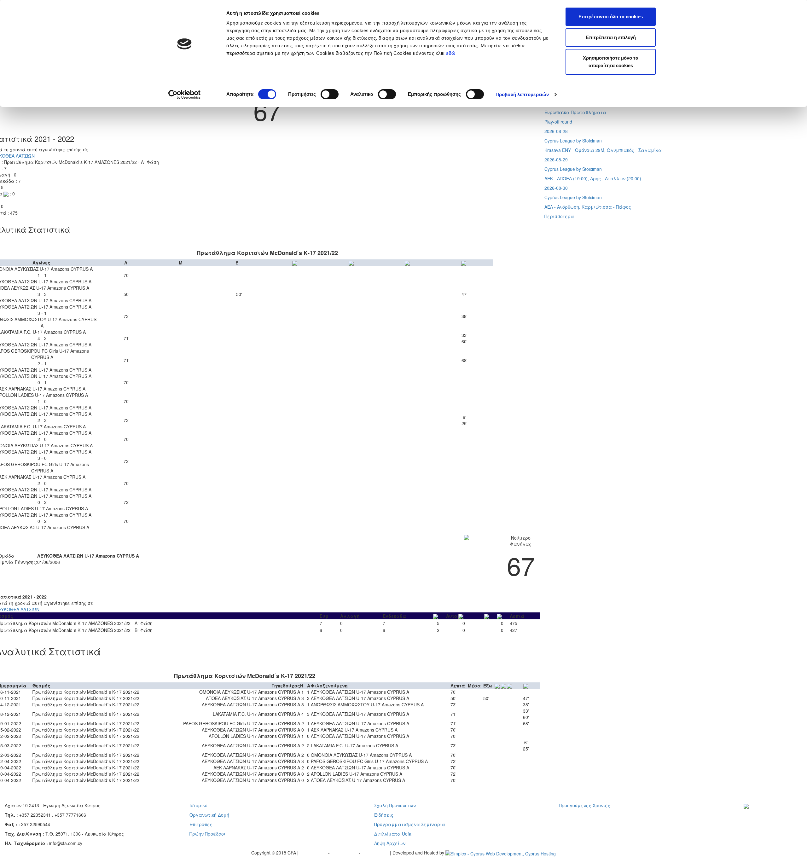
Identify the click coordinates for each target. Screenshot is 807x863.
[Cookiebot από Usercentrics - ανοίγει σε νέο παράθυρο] (184, 94)
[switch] (330, 94)
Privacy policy (314, 852)
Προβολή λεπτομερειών (522, 94)
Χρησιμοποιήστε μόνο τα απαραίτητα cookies (610, 61)
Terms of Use (345, 852)
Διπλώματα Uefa (392, 834)
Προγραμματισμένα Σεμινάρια (409, 824)
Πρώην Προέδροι (207, 834)
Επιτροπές (200, 824)
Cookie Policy (376, 852)
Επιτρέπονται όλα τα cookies (610, 16)
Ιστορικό (198, 805)
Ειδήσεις (383, 815)
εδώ (451, 53)
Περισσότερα (559, 216)
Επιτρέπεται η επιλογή (611, 37)
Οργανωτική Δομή (209, 815)
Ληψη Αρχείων (389, 843)
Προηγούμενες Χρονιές (584, 805)
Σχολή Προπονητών (395, 805)
